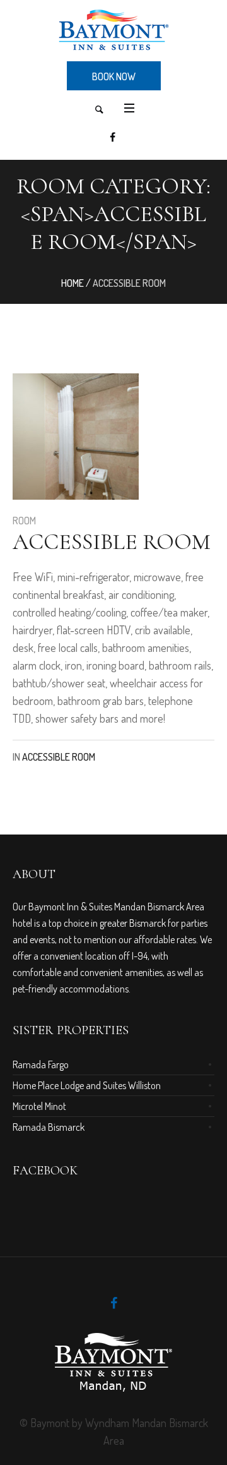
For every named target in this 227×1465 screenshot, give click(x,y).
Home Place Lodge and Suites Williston (87, 1085)
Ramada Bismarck (48, 1127)
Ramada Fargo (41, 1064)
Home (72, 283)
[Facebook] (112, 137)
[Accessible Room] (76, 436)
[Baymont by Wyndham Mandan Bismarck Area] (113, 30)
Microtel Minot (39, 1106)
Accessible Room (112, 541)
